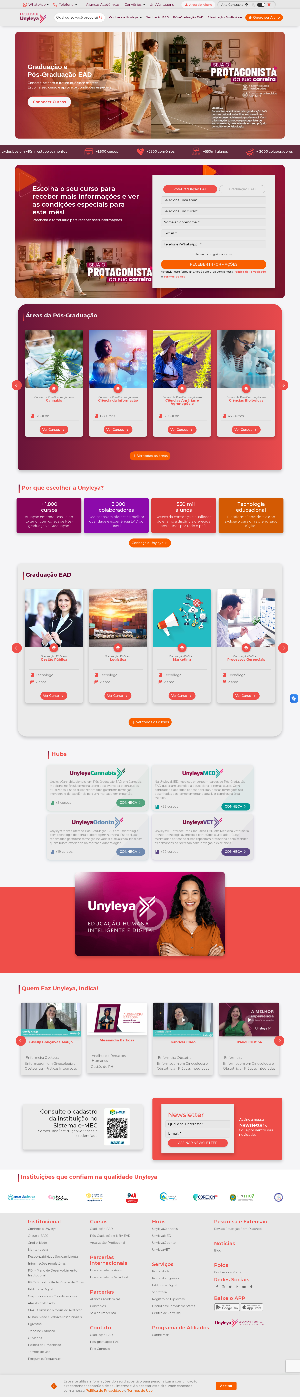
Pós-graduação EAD (105, 1342)
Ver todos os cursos (150, 722)
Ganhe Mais (160, 1335)
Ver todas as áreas (150, 455)
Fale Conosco (100, 1349)
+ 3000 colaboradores (269, 151)
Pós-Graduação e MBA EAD (110, 1236)
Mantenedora (38, 1249)
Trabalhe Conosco (41, 1331)
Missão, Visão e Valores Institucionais (55, 1317)
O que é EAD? (38, 1236)
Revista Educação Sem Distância (238, 1229)
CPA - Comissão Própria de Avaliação (55, 1310)
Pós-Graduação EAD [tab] (190, 189)
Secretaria (159, 1292)
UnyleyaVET (161, 1249)
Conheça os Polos (227, 1272)
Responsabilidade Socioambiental (53, 1256)
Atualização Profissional (225, 17)
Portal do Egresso (165, 1278)
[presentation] (283, 385)
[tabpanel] (213, 232)
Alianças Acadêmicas (102, 5)
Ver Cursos (54, 430)
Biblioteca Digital (40, 1289)
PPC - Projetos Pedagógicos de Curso (56, 1282)
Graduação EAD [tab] (242, 189)
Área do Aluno (198, 5)
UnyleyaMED (161, 1236)
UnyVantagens (162, 5)
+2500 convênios (155, 151)
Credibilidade (37, 1243)
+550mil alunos (210, 151)
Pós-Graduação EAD (188, 17)
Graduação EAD (157, 17)
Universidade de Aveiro (106, 1270)
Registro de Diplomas (168, 1299)
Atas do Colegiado (41, 1303)
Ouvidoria (35, 1338)
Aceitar (226, 1386)
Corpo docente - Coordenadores (52, 1296)
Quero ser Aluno (264, 17)
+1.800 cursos (102, 151)
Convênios (98, 1306)
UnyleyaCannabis (165, 1229)
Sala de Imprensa (103, 1313)
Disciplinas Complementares (173, 1306)
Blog (217, 1250)
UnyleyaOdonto (164, 1243)
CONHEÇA (131, 802)
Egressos (34, 1324)
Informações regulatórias (47, 1263)
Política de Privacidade (250, 271)
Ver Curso (54, 696)
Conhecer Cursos (49, 102)
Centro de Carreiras (166, 1313)
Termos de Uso (174, 276)
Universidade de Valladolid (109, 1277)
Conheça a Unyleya (150, 543)
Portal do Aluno (164, 1271)
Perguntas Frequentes (44, 1359)
